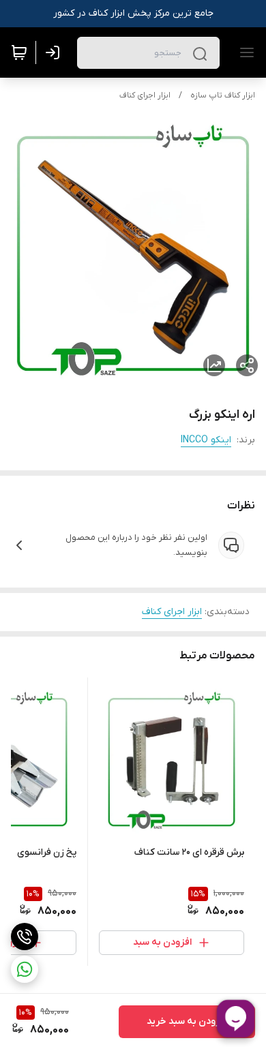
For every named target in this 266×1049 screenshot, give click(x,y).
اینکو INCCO (206, 440)
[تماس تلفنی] (24, 936)
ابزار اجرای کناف (145, 95)
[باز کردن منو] (244, 52)
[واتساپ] (24, 969)
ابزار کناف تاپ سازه (222, 95)
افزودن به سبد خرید (187, 1021)
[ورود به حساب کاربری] (55, 52)
